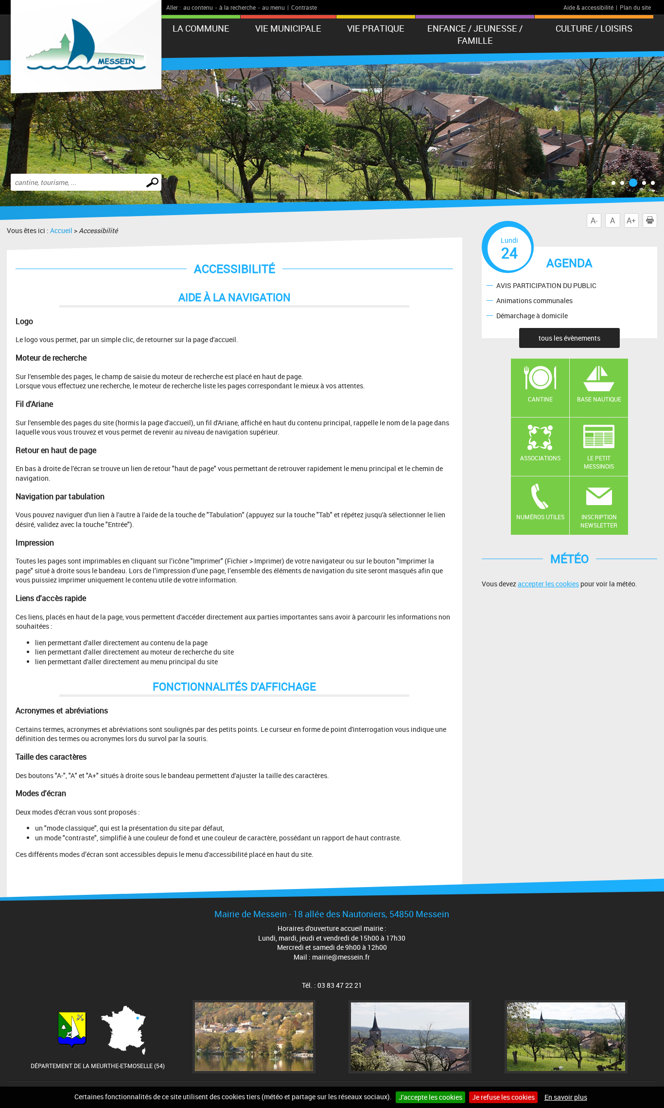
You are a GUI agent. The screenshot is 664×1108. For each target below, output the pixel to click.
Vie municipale (288, 28)
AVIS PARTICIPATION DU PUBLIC (546, 285)
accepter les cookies (548, 583)
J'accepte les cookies (430, 1097)
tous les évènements (569, 338)
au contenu (198, 7)
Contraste (304, 7)
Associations (540, 458)
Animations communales (534, 300)
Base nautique (599, 399)
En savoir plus (565, 1097)
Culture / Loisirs (594, 28)
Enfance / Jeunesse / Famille (475, 34)
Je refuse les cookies (503, 1097)
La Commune (201, 28)
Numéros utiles (540, 517)
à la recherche (237, 7)
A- (594, 220)
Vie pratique (375, 28)
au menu (273, 7)
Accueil (61, 230)
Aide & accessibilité (588, 7)
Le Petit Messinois (599, 462)
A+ (631, 220)
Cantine (540, 399)
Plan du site (635, 7)
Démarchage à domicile (532, 315)
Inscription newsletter (598, 521)
